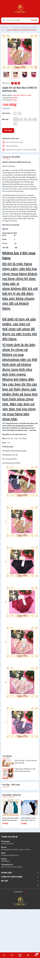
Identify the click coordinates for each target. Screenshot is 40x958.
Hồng (34, 119)
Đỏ (21, 119)
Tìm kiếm (34, 20)
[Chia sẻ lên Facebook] (12, 83)
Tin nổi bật (7, 756)
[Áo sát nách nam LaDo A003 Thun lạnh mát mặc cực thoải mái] (10, 807)
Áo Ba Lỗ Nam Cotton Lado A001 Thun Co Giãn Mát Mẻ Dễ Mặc (28, 819)
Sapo (24, 892)
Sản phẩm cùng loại (11, 795)
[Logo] (20, 900)
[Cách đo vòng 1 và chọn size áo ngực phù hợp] (7, 763)
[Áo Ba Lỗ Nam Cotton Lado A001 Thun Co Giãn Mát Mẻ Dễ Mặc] (29, 807)
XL (20, 113)
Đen (25, 119)
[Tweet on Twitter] (19, 83)
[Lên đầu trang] (37, 948)
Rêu (15, 124)
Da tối (16, 119)
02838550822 (5, 861)
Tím (30, 119)
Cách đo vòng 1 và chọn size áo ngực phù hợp (25, 762)
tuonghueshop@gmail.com (10, 855)
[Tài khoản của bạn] (28, 955)
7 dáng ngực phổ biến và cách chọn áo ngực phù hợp (24, 770)
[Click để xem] (20, 51)
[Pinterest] (15, 83)
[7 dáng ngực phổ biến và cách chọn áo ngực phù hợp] (7, 773)
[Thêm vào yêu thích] (35, 67)
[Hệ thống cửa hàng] (20, 955)
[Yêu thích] (12, 955)
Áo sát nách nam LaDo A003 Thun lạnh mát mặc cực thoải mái (10, 819)
